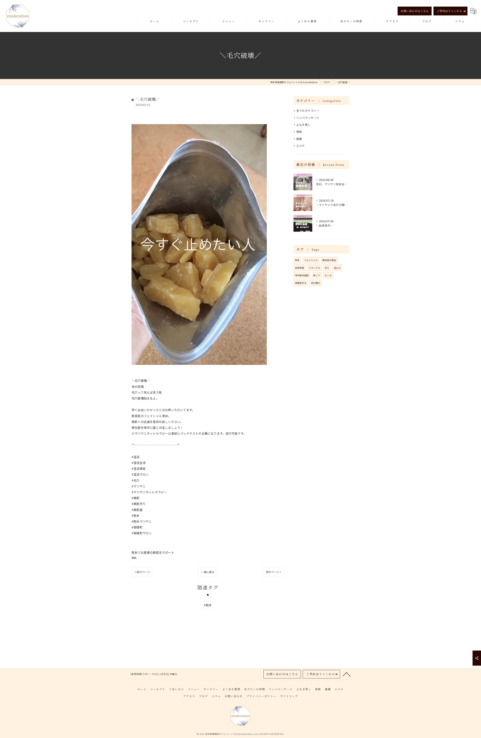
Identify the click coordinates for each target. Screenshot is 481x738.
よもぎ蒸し (303, 125)
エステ (300, 146)
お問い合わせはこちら (415, 11)
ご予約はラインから (449, 11)
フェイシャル (311, 260)
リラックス (314, 267)
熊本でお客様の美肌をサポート (153, 552)
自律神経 (299, 267)
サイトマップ (289, 696)
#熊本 (208, 605)
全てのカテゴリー (307, 110)
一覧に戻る (207, 572)
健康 (299, 139)
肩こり (316, 275)
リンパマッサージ (307, 118)
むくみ (328, 275)
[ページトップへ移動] (346, 674)
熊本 (297, 260)
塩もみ (337, 267)
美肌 (134, 558)
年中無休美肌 (302, 275)
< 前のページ (142, 572)
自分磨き (315, 282)
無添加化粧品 (329, 260)
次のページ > (273, 572)
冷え (327, 267)
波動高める (300, 282)
